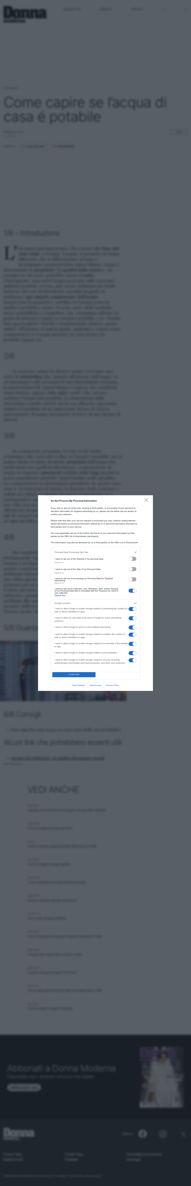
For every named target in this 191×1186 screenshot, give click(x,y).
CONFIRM (74, 674)
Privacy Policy (112, 685)
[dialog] (95, 593)
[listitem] (95, 552)
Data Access (95, 685)
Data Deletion (78, 685)
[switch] (132, 559)
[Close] (147, 501)
